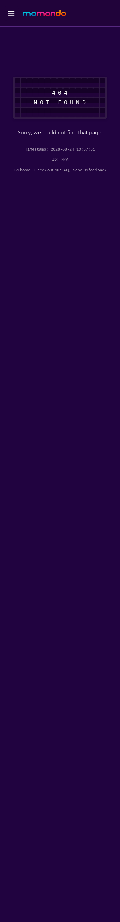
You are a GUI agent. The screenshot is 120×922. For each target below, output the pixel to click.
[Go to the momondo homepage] (44, 13)
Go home (22, 170)
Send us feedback (89, 170)
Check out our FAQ (51, 170)
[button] (11, 13)
